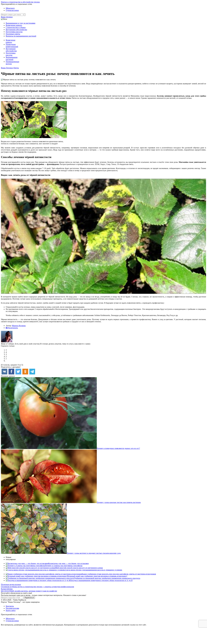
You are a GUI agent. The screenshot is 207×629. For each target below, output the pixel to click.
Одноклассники (12, 10)
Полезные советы (13, 34)
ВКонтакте (10, 8)
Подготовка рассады (14, 32)
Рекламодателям (12, 608)
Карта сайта (10, 610)
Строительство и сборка (16, 27)
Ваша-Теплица (7, 68)
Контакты (10, 606)
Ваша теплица (7, 17)
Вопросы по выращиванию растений (21, 36)
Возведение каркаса (14, 25)
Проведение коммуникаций (12, 45)
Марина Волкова (19, 326)
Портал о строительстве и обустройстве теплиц (20, 2)
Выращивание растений (11, 58)
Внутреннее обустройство (16, 30)
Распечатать (13, 328)
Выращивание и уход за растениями (20, 23)
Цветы (16, 68)
